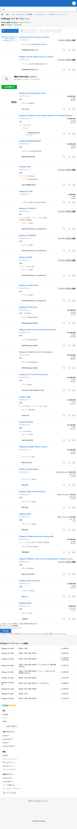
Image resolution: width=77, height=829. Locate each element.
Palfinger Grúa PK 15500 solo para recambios (36, 57)
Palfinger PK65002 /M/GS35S (30, 141)
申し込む (5, 631)
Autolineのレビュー (8, 766)
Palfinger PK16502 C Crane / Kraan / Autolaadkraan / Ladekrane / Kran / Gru (47, 559)
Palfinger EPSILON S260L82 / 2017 (32, 93)
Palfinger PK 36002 (7, 694)
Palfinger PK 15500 (7, 653)
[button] (74, 3)
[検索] (74, 9)
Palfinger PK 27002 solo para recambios (34, 37)
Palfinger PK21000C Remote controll (33, 447)
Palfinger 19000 (25, 397)
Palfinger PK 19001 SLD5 (28, 285)
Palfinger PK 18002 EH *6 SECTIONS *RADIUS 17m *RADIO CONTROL (45, 115)
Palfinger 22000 (25, 514)
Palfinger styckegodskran (29, 469)
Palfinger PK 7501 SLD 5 (28, 307)
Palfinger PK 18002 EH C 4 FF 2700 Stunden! (36, 352)
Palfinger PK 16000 (7, 672)
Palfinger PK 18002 (7, 678)
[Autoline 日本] (13, 3)
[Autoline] (2, 14)
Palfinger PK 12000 (7, 689)
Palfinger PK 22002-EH (7, 683)
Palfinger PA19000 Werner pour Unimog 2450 (36, 536)
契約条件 (5, 755)
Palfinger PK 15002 (7, 659)
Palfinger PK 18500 (7, 665)
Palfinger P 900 (24, 167)
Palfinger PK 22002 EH (27, 208)
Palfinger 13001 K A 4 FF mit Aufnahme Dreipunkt (37, 330)
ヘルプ (4, 718)
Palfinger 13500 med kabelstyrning (32, 491)
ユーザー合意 (43, 634)
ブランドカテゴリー (9, 769)
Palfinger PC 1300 (26, 191)
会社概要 (5, 714)
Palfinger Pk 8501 (25, 257)
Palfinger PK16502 (26, 422)
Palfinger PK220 (25, 603)
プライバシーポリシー (27, 634)
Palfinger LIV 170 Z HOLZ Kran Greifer (33, 374)
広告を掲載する (9, 87)
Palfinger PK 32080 (7, 698)
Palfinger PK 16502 (7, 648)
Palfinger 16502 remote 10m (29, 581)
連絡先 (4, 721)
